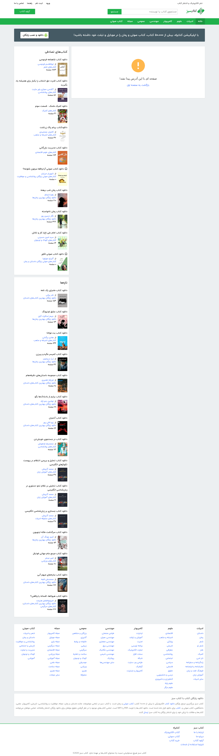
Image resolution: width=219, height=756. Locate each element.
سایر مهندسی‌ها (107, 662)
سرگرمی (83, 650)
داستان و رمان (28, 637)
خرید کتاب (174, 740)
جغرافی (169, 650)
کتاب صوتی (116, 21)
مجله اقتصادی (53, 650)
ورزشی (83, 666)
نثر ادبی (199, 658)
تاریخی (170, 645)
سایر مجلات (54, 675)
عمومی (141, 21)
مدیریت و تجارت (27, 650)
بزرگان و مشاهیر (79, 633)
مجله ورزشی (54, 654)
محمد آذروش (48, 469)
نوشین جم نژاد (47, 401)
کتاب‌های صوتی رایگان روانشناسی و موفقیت (36, 176)
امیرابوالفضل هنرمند (45, 600)
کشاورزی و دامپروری (164, 679)
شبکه (140, 658)
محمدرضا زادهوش (46, 443)
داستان (200, 633)
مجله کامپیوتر (53, 633)
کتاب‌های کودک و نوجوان (45, 240)
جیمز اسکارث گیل (46, 316)
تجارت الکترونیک (135, 650)
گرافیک (139, 666)
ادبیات (190, 21)
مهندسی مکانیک (106, 650)
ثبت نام (39, 3)
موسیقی (83, 662)
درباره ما (200, 736)
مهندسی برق (108, 645)
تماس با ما (19, 3)
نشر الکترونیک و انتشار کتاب (189, 3)
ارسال (146, 712)
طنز (201, 650)
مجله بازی (55, 641)
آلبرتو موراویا (48, 258)
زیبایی (84, 645)
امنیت (140, 641)
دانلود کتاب (170, 703)
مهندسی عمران (107, 637)
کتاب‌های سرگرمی (48, 606)
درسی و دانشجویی (165, 675)
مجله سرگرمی (54, 645)
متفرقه (83, 675)
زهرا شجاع (49, 194)
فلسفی (169, 666)
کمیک (200, 654)
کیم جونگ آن (47, 537)
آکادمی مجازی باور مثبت (43, 89)
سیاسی (169, 662)
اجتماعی (169, 658)
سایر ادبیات (198, 679)
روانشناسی (168, 654)
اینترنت (139, 633)
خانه (200, 21)
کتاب (178, 708)
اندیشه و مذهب (166, 637)
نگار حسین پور (47, 216)
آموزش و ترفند (136, 637)
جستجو (114, 11)
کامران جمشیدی (46, 132)
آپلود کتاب (25, 11)
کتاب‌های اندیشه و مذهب (45, 134)
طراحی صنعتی (108, 633)
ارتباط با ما (199, 732)
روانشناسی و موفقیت (25, 641)
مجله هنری (55, 670)
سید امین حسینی (46, 237)
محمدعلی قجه (47, 579)
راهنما (29, 3)
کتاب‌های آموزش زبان (46, 472)
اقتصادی (169, 633)
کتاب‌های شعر (50, 67)
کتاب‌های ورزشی (48, 561)
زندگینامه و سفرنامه (194, 662)
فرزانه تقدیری (48, 380)
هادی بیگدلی (48, 337)
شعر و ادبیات (29, 633)
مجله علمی (55, 662)
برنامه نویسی (137, 645)
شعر (201, 641)
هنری (84, 670)
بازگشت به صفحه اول (138, 85)
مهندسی (154, 21)
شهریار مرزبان (47, 173)
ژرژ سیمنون (48, 358)
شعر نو (200, 645)
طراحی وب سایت (135, 662)
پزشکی (170, 641)
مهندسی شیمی (107, 654)
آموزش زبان (198, 675)
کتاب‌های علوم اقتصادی (45, 152)
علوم (179, 21)
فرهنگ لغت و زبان (195, 670)
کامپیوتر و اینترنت (135, 670)
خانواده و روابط (80, 641)
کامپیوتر (167, 21)
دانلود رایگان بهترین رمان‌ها (44, 197)
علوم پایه (169, 683)
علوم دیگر (168, 687)
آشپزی (84, 637)
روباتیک (110, 658)
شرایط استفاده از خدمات (192, 744)
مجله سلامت (54, 666)
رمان (201, 637)
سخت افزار (138, 654)
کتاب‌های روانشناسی (47, 92)
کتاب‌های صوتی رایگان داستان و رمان (40, 261)
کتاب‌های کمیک (49, 110)
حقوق (170, 670)
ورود (48, 3)
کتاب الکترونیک (172, 732)
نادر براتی (50, 295)
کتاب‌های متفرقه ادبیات (45, 518)
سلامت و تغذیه (80, 654)
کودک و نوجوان (80, 658)
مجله (130, 21)
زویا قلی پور (48, 422)
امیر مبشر (49, 558)
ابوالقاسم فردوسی (46, 64)
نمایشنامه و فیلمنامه (194, 666)
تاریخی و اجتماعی (27, 645)
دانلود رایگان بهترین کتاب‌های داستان (39, 298)
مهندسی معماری (106, 641)
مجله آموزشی (54, 658)
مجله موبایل (54, 637)
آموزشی (31, 658)
